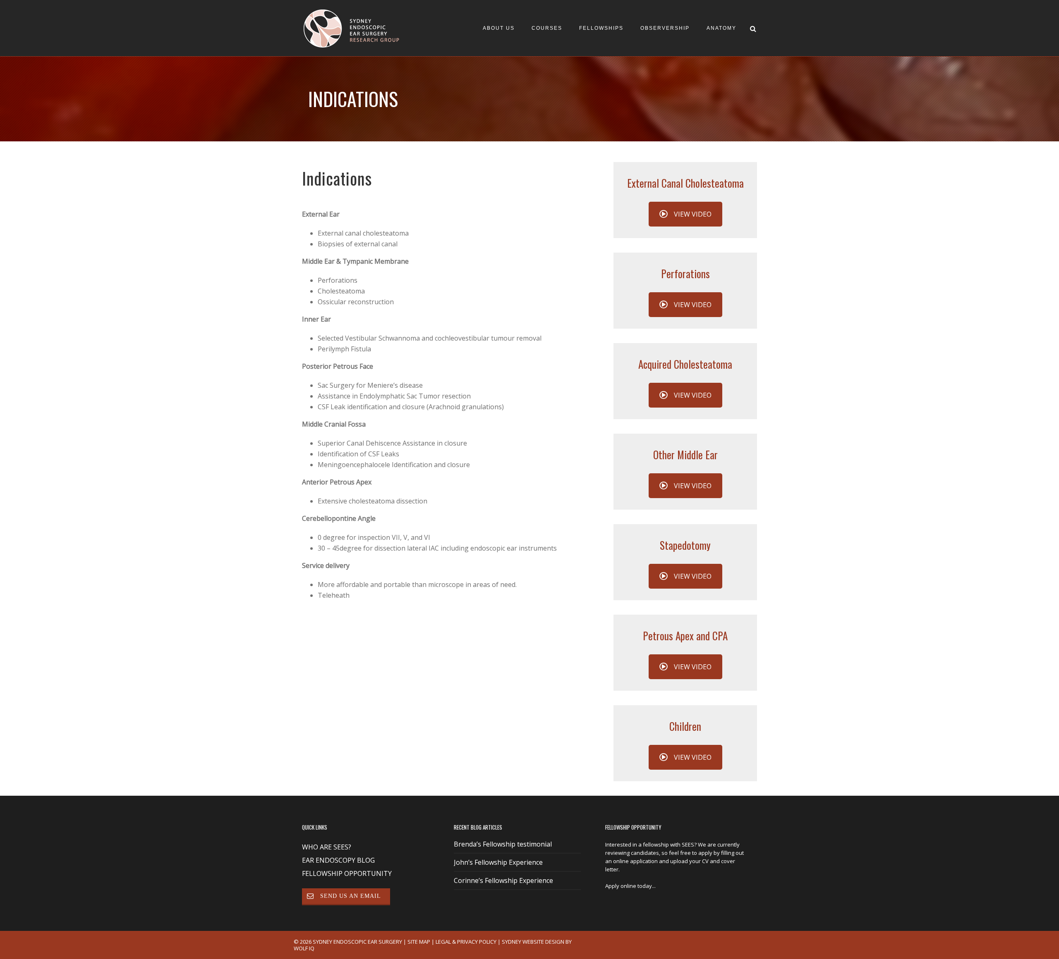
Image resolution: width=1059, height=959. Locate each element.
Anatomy (721, 28)
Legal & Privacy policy (466, 941)
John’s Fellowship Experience (498, 863)
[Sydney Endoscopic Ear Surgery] (353, 27)
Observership (665, 28)
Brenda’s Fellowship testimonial (503, 844)
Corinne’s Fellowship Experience (503, 881)
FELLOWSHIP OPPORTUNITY (347, 873)
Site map (418, 941)
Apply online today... (630, 886)
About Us (499, 28)
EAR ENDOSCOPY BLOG (338, 860)
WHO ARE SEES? (326, 847)
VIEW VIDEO (693, 214)
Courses (547, 28)
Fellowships (601, 28)
